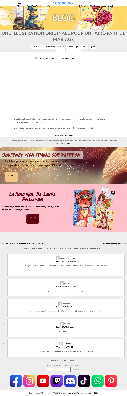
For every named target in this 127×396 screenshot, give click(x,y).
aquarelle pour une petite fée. (114, 243)
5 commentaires (49, 47)
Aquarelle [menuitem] (95, 6)
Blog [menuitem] (48, 6)
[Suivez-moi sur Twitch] (56, 381)
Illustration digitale (73, 47)
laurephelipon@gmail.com (63, 143)
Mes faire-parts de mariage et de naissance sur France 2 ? (23, 243)
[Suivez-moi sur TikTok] (84, 381)
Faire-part (60, 47)
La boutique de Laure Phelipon (32, 197)
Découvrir (11, 175)
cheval (84, 47)
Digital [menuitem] (82, 6)
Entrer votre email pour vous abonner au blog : (63, 365)
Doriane (66, 344)
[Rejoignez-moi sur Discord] (70, 381)
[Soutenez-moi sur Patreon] (111, 381)
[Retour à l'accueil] (63, 2)
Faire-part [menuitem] (18, 4)
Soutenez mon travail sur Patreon (41, 155)
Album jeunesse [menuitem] (34, 6)
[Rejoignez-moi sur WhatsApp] (97, 381)
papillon (92, 47)
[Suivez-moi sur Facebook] (16, 381)
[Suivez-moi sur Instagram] (29, 381)
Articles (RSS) (92, 393)
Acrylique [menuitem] (108, 6)
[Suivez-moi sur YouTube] (43, 381)
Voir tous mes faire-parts (63, 136)
